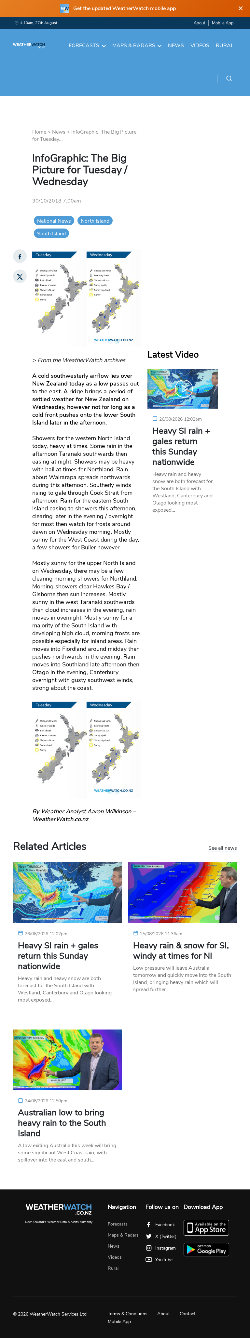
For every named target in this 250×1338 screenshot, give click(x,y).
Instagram (165, 1248)
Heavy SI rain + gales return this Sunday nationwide (181, 446)
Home (39, 132)
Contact (188, 1314)
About (199, 23)
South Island (51, 233)
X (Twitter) (165, 1236)
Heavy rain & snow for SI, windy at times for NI (181, 950)
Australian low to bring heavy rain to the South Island (62, 1123)
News (176, 45)
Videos (199, 45)
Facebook (165, 1225)
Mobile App (223, 23)
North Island (95, 221)
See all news (222, 848)
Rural (225, 45)
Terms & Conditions (127, 1314)
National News (54, 221)
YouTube (164, 1260)
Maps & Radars (133, 45)
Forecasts (84, 45)
